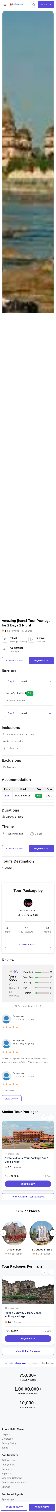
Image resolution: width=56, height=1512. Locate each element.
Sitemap (6, 1487)
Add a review (8, 1460)
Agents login (8, 1499)
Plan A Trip (46, 4)
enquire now (42, 1507)
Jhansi (28, 631)
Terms (5, 1447)
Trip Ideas (7, 1473)
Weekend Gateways (12, 1478)
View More (10, 1098)
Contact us (7, 1439)
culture (38, 834)
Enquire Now (28, 1184)
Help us (6, 1434)
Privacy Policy (9, 1443)
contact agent (14, 1507)
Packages (7, 1469)
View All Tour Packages (28, 1351)
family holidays (15, 834)
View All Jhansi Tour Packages (28, 1196)
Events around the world (14, 1482)
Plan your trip (8, 1464)
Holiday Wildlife (28, 910)
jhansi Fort (14, 1249)
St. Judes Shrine (42, 1249)
